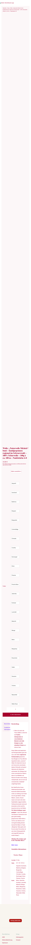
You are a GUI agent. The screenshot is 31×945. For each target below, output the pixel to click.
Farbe (4, 586)
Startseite (4, 8)
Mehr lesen (14, 845)
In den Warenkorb (15, 714)
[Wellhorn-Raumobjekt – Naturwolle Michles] (15, 229)
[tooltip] (26, 853)
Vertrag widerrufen (15, 920)
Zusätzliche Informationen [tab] (6, 728)
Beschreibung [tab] (6, 723)
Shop (8, 8)
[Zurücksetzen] (27, 701)
